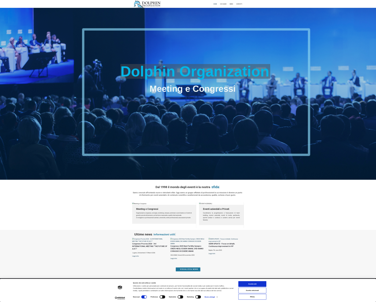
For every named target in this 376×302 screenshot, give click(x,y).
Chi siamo (223, 4)
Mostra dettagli (210, 297)
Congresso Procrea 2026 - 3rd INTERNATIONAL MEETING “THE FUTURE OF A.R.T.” (149, 246)
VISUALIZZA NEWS (188, 269)
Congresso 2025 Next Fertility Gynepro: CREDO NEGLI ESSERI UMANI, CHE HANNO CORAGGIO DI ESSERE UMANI (186, 248)
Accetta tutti (252, 284)
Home (215, 4)
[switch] (162, 296)
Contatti (239, 4)
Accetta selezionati (252, 290)
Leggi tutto (135, 256)
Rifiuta (252, 297)
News (231, 4)
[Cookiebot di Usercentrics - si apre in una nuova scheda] (120, 298)
